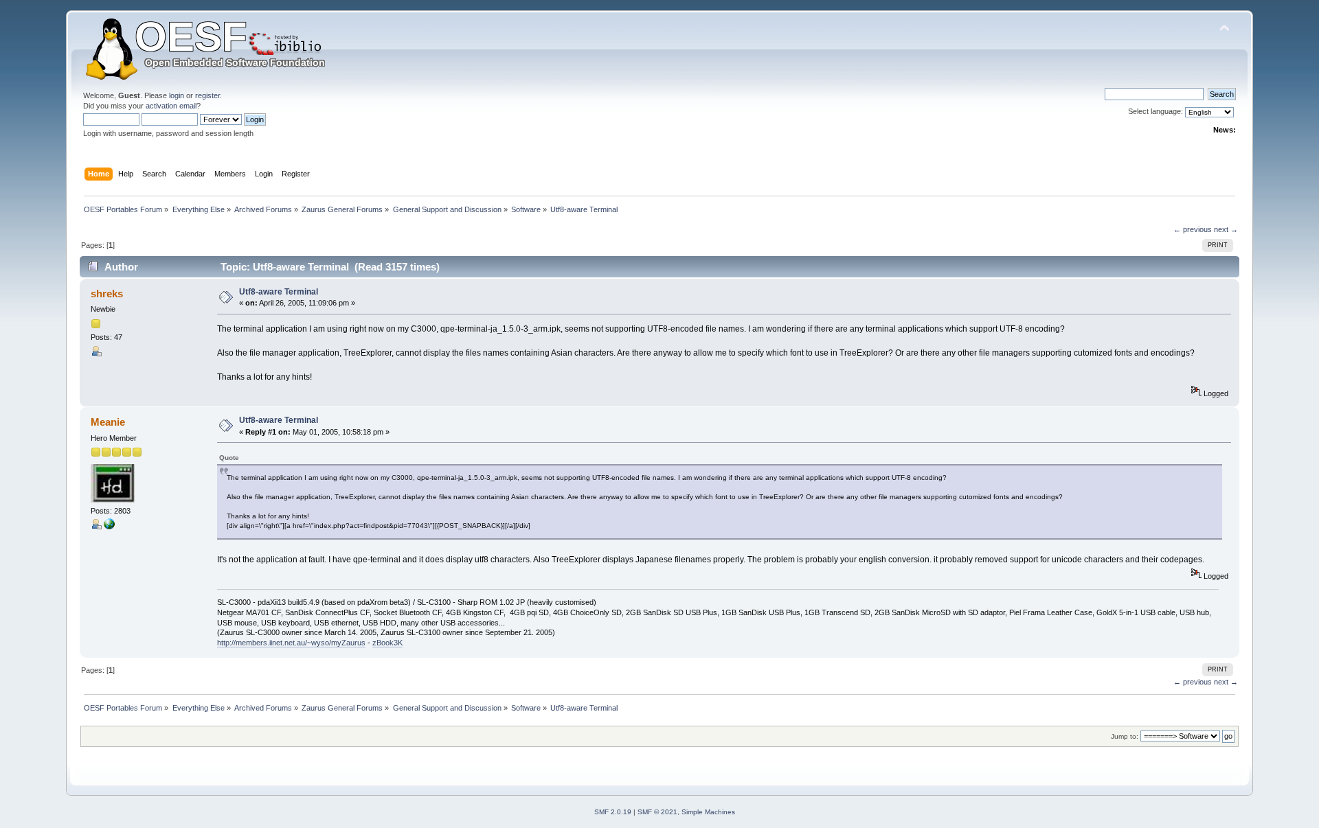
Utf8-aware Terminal (278, 292)
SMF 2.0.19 (612, 812)
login (176, 95)
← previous (1192, 229)
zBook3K (387, 643)
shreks (107, 293)
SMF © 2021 (657, 812)
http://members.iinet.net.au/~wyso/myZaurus (291, 643)
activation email (171, 106)
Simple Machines (708, 812)
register (207, 95)
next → (1226, 229)
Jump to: (1124, 736)
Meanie (108, 422)
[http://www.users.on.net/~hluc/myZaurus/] (109, 526)
